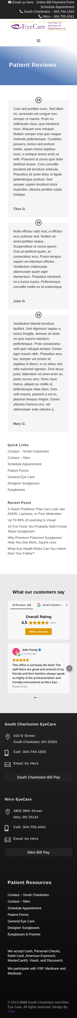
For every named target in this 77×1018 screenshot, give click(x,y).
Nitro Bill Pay (38, 852)
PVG (11, 1012)
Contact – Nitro (19, 458)
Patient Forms (18, 470)
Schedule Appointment (24, 464)
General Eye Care (21, 477)
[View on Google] (16, 651)
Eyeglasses (16, 490)
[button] (8, 668)
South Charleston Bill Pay (38, 777)
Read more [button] (19, 686)
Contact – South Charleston (28, 451)
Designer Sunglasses (23, 483)
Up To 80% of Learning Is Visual (32, 520)
